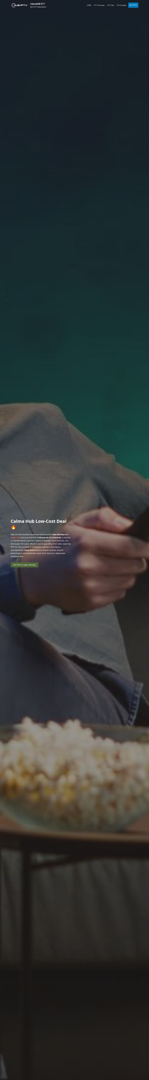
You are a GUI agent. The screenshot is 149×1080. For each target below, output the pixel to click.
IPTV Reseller (122, 5)
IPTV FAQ (110, 5)
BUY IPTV (133, 5)
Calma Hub (15, 537)
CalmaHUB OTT (37, 4)
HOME (89, 5)
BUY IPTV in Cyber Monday (24, 565)
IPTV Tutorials (99, 5)
